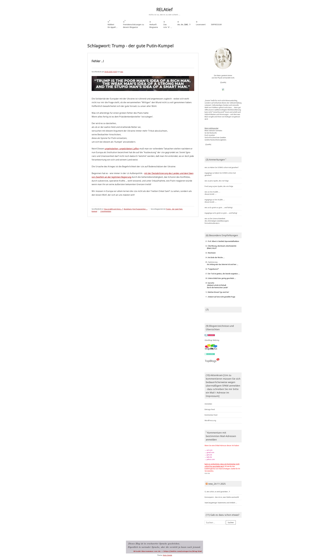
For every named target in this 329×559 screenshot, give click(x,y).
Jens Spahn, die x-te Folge (219, 181)
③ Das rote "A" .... (167, 24)
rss (206, 473)
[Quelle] (223, 82)
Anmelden (208, 404)
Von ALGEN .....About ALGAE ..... (212, 193)
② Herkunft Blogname (153, 24)
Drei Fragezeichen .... (140, 209)
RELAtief (164, 9)
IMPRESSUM (216, 24)
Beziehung (128, 209)
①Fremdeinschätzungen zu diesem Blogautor (133, 24)
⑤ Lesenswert (201, 23)
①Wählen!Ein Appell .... (113, 24)
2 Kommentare (105, 211)
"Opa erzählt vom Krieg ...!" (113, 209)
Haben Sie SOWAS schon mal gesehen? (224, 167)
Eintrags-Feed (210, 409)
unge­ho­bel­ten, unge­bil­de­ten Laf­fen (122, 148)
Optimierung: (221, 263)
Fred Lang (208, 186)
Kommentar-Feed (211, 415)
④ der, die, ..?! (183, 24)
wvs (121, 72)
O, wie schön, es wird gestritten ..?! (217, 492)
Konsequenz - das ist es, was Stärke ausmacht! (222, 497)
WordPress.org (210, 420)
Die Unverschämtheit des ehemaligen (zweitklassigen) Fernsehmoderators (217, 220)
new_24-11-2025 (217, 483)
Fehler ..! (98, 61)
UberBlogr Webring (212, 340)
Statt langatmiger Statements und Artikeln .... (221, 503)
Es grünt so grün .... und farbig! (221, 207)
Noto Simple (167, 555)
